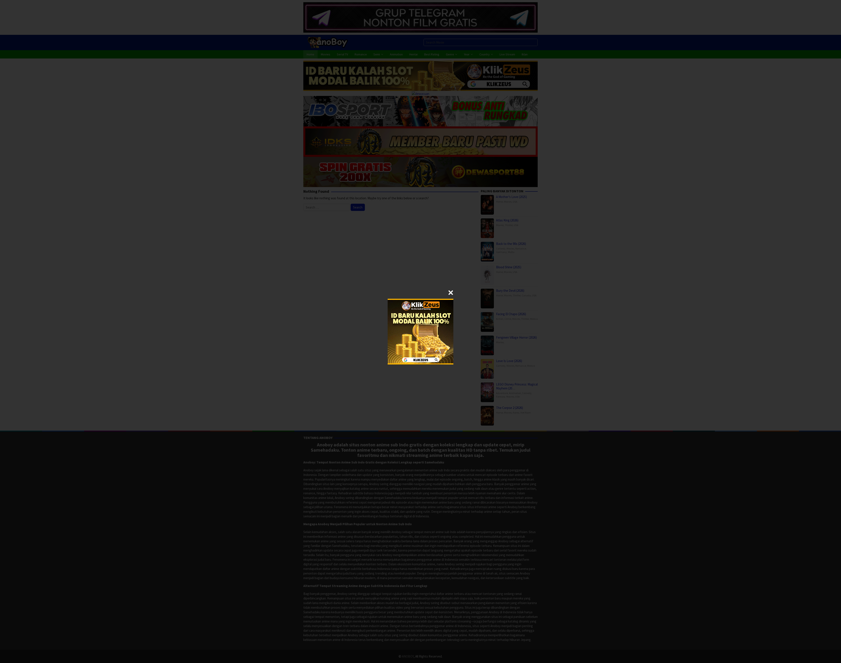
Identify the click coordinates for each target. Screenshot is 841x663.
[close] (450, 292)
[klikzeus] (420, 331)
